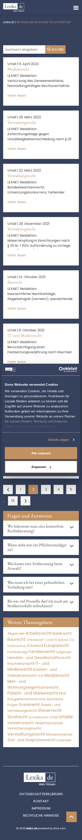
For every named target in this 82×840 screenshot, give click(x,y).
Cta (71, 640)
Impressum (41, 808)
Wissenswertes (59, 734)
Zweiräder (63, 740)
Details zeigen (58, 439)
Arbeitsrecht (39, 633)
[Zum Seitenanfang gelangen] (71, 817)
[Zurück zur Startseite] (13, 7)
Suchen (56, 49)
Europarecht (56, 645)
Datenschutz (17, 646)
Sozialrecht (29, 704)
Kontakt (41, 801)
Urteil (54, 717)
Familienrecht (42, 652)
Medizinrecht (18, 69)
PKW (62, 693)
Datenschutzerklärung (41, 794)
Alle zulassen (41, 453)
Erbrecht (35, 645)
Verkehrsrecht (20, 722)
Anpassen (38, 467)
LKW (41, 676)
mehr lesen (16, 95)
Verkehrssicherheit (48, 723)
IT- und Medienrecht (24, 335)
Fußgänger (63, 652)
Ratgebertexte (20, 698)
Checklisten (35, 640)
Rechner (40, 699)
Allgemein (16, 633)
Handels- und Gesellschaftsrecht (39, 657)
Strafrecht (17, 717)
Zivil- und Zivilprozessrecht (31, 740)
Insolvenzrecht (20, 663)
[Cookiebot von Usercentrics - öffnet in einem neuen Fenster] (59, 369)
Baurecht (14, 282)
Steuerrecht (50, 710)
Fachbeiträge (17, 652)
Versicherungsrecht (24, 728)
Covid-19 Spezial (56, 640)
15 (13, 500)
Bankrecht (62, 633)
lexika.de (8, 22)
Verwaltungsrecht (21, 122)
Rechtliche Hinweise (41, 815)
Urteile (65, 717)
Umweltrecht (39, 717)
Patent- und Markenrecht (32, 693)
